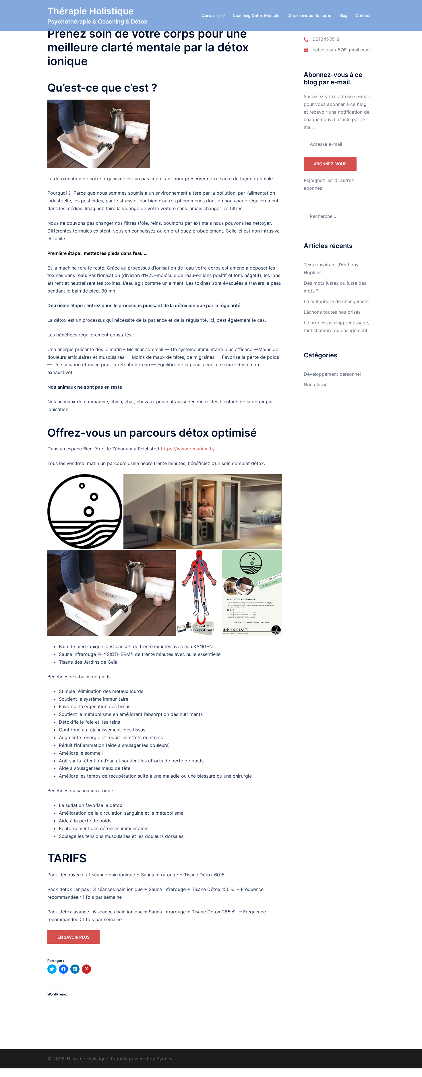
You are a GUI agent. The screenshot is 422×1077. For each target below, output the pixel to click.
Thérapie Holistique (90, 11)
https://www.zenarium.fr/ (188, 449)
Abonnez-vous (330, 163)
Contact (363, 15)
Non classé (316, 385)
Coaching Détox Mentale (256, 15)
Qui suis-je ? (213, 15)
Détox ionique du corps (309, 15)
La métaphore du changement (336, 301)
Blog (343, 15)
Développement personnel (332, 374)
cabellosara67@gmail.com (341, 50)
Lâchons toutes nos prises (332, 312)
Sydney (164, 1058)
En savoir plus (73, 937)
